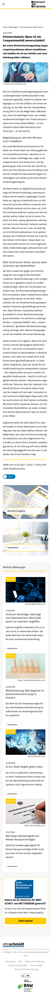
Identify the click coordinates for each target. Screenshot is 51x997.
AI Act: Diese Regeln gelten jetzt (25, 762)
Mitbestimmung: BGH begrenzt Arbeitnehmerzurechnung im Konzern (25, 690)
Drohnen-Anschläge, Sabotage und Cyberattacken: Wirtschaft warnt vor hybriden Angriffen (25, 614)
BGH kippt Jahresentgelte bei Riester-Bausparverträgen (25, 834)
